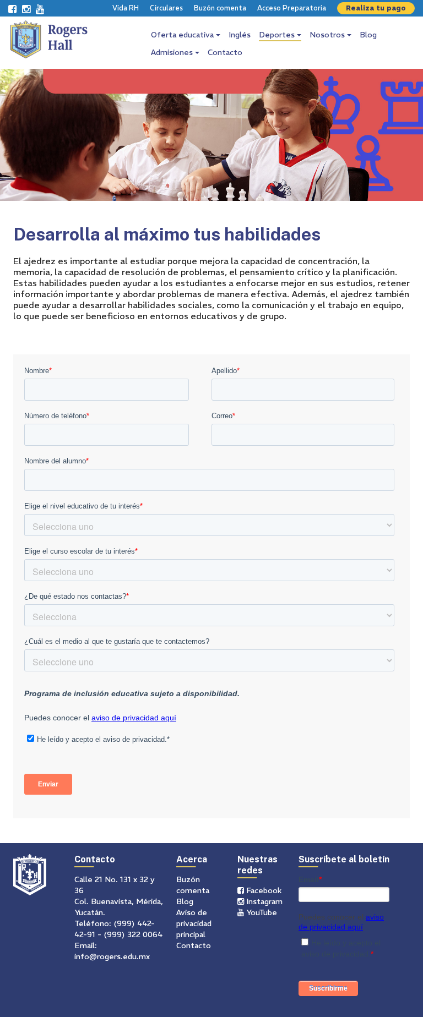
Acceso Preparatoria (291, 8)
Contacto (225, 52)
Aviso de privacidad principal (194, 923)
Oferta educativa (183, 35)
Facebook (262, 890)
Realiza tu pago (376, 8)
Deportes (278, 35)
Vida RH (125, 8)
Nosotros (328, 35)
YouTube (260, 912)
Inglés (240, 35)
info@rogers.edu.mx (112, 956)
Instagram (263, 901)
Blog (368, 35)
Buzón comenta (220, 8)
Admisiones (173, 52)
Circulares (166, 8)
